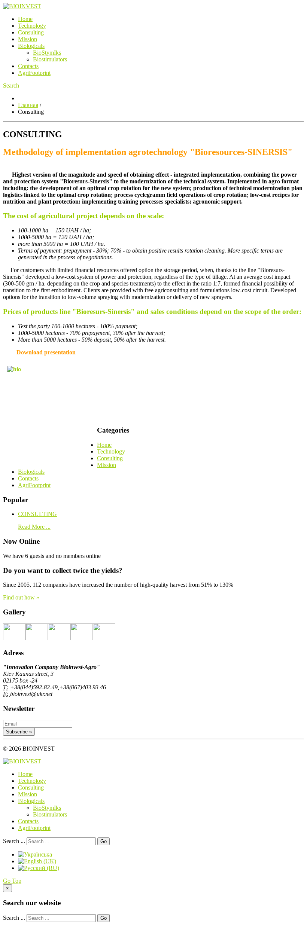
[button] (11, 85)
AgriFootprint (34, 73)
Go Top (12, 880)
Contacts (28, 66)
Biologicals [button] (31, 46)
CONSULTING (37, 514)
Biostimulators (50, 59)
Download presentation (46, 352)
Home (25, 19)
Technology (32, 25)
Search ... (14, 841)
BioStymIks (47, 52)
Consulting (31, 32)
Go (103, 841)
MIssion (27, 39)
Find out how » (21, 597)
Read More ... (34, 526)
